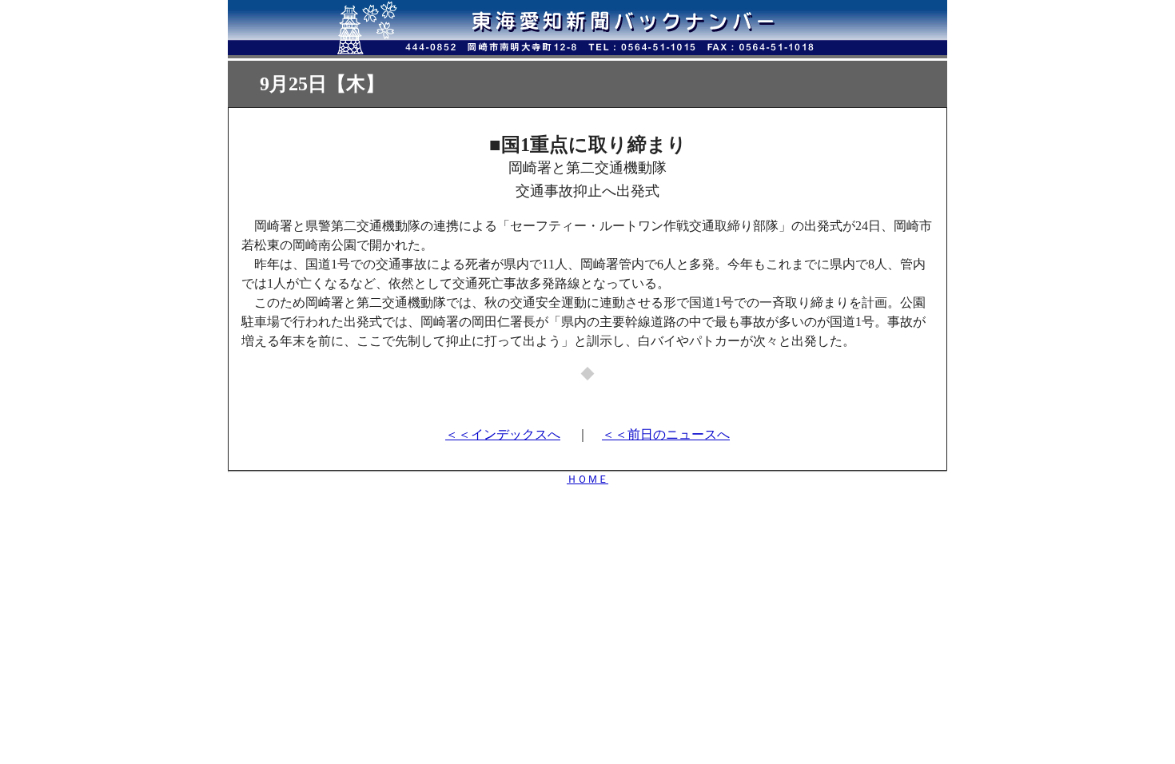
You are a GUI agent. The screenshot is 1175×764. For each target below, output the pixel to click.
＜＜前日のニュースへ (666, 434)
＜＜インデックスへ (502, 434)
